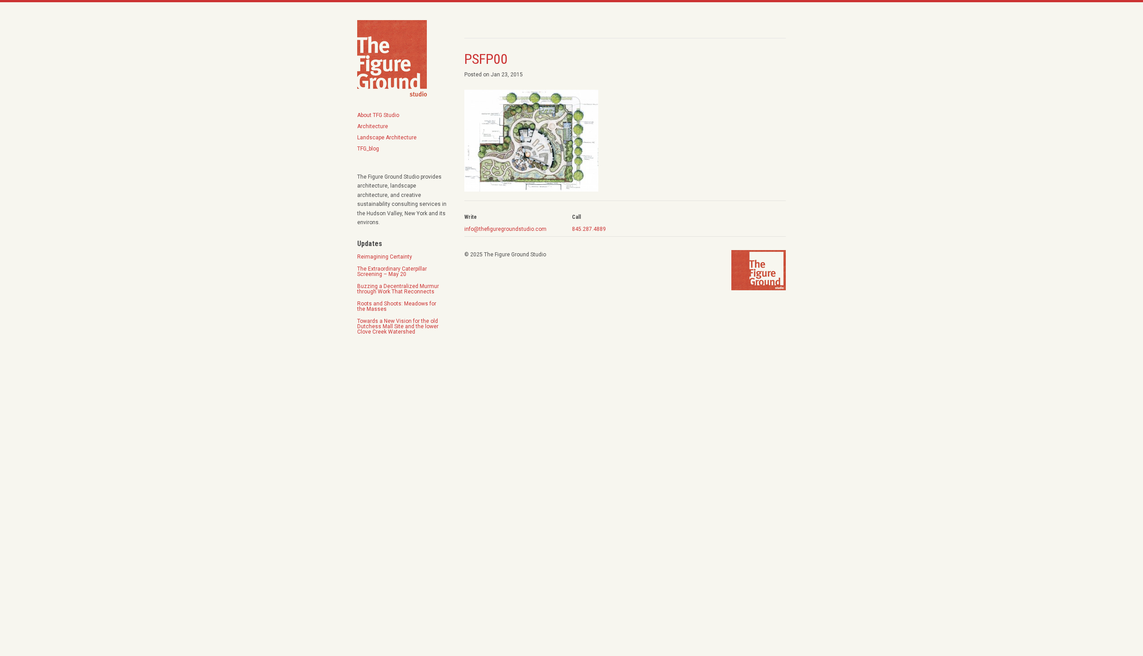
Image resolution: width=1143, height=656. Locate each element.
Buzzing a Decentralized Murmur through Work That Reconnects (398, 289)
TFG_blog (368, 149)
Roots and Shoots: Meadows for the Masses (397, 306)
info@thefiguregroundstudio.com (505, 229)
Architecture (372, 126)
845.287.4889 (589, 229)
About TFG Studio (378, 115)
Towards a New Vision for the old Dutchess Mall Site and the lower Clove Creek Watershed (397, 326)
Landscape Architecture (387, 137)
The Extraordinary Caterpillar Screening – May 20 (392, 271)
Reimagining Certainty (384, 257)
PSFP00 (486, 58)
